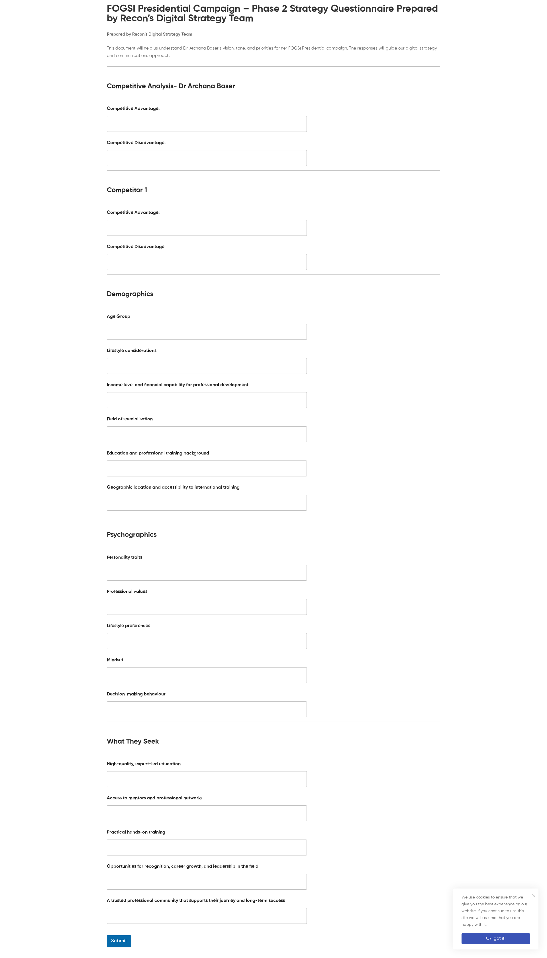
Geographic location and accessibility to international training (173, 487)
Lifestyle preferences (128, 626)
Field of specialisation (130, 419)
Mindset (115, 660)
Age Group (118, 316)
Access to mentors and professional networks (154, 798)
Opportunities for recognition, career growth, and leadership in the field (182, 866)
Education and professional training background (158, 453)
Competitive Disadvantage (135, 247)
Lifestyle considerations (131, 351)
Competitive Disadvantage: (136, 143)
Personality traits (124, 557)
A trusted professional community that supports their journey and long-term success (196, 900)
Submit (119, 941)
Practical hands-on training (136, 832)
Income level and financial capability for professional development (177, 385)
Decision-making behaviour (136, 694)
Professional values (127, 591)
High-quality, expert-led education (144, 764)
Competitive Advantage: (133, 109)
